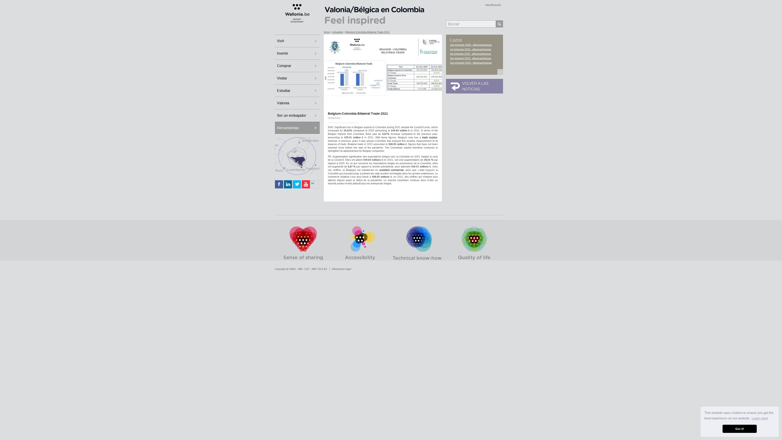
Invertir (282, 53)
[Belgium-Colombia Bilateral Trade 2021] (383, 69)
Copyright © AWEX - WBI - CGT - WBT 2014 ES (301, 269)
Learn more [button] (760, 418)
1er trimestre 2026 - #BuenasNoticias (470, 49)
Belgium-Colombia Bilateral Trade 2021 (368, 32)
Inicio (327, 32)
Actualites (337, 32)
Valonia (283, 103)
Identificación (493, 5)
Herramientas (288, 127)
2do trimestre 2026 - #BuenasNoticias (471, 45)
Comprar (284, 65)
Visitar (282, 78)
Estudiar (283, 90)
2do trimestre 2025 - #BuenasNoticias (471, 63)
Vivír (280, 40)
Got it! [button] (739, 428)
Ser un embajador (291, 115)
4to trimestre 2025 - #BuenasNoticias (470, 54)
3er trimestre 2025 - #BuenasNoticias (470, 58)
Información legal (341, 269)
